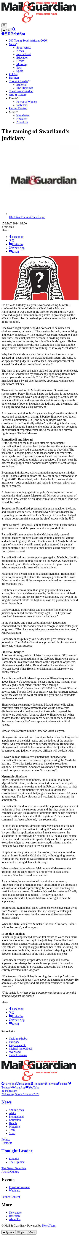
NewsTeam (48, 1225)
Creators (12, 1090)
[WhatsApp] (20, 34)
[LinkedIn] (8, 34)
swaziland (15, 1051)
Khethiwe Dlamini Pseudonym (27, 217)
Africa (12, 1113)
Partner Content (10, 1196)
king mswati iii (17, 1045)
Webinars (14, 1190)
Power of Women (19, 1187)
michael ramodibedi (20, 1048)
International (16, 1116)
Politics (5, 1139)
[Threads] (11, 34)
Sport (12, 1133)
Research (14, 1215)
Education (15, 1119)
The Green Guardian (13, 1168)
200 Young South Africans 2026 (20, 1094)
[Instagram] (5, 34)
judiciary (14, 1041)
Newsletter (15, 1212)
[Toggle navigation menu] (4, 25)
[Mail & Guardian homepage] (40, 12)
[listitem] (8, 1083)
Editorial (14, 1158)
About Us (14, 1219)
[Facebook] (2, 34)
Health (13, 1123)
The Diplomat (17, 1162)
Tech (12, 1129)
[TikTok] (14, 34)
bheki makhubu (18, 1038)
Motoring (14, 1126)
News (6, 1102)
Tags (4, 1090)
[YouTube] (23, 34)
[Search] (14, 30)
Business (6, 1142)
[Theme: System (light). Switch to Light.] (6, 30)
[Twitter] (17, 34)
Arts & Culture (10, 1171)
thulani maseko (18, 1055)
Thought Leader (17, 1150)
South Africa (16, 1109)
